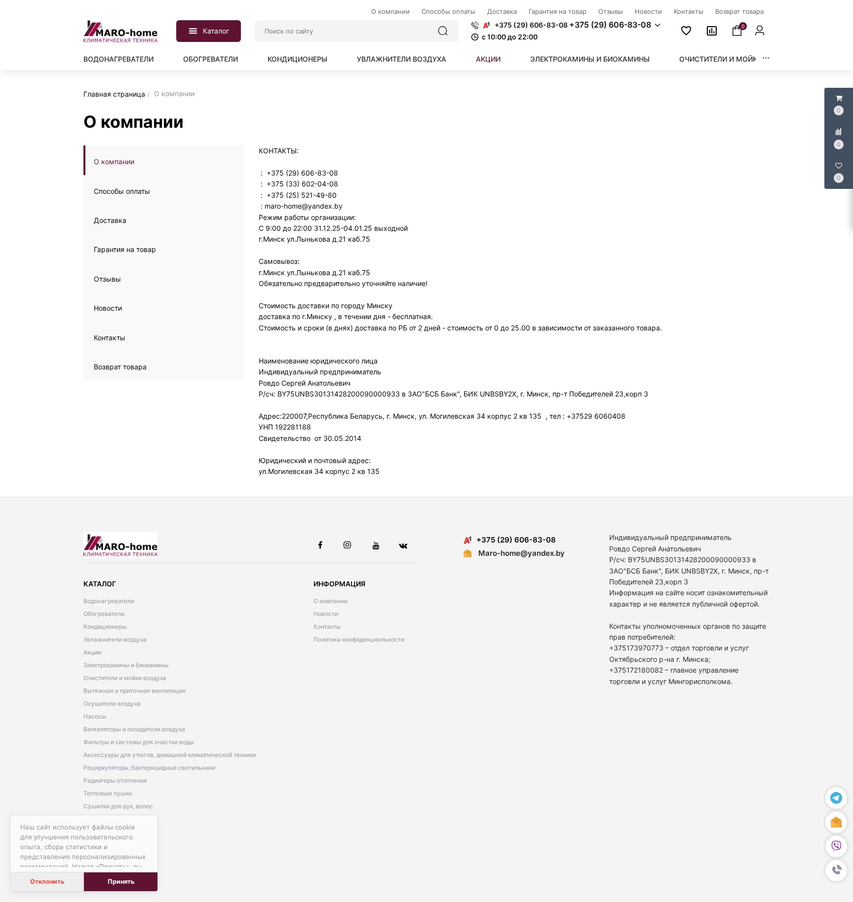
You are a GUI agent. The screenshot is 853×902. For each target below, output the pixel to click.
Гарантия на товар (125, 249)
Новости (108, 308)
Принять (121, 881)
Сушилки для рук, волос (118, 806)
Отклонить (47, 881)
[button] (836, 871)
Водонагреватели (118, 59)
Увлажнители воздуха (401, 59)
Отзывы (107, 279)
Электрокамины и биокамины (590, 59)
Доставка (110, 220)
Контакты (109, 337)
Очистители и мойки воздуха (738, 59)
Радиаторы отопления (115, 780)
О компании (114, 161)
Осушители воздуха (112, 703)
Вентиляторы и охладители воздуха (134, 729)
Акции (488, 59)
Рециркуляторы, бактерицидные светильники (149, 767)
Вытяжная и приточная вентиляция (134, 690)
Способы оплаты (122, 191)
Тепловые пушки (107, 793)
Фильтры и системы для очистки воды (138, 742)
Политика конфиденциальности (358, 639)
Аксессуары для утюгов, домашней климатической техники (169, 754)
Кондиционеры (297, 59)
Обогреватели (210, 59)
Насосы (94, 716)
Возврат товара (120, 366)
